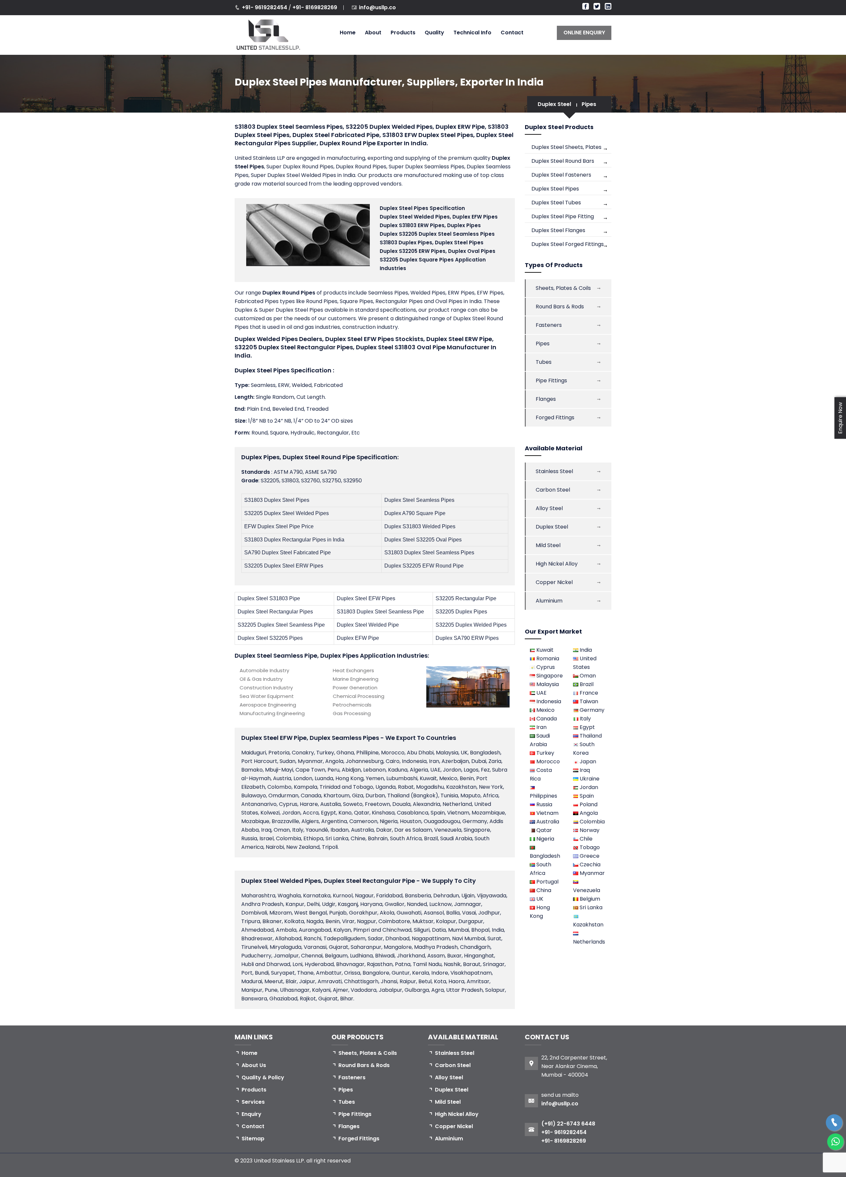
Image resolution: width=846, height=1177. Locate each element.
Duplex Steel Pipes (555, 188)
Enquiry (251, 1114)
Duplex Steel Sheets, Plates (566, 147)
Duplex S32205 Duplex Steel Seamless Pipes (437, 233)
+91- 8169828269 (314, 7)
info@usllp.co (377, 7)
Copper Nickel (554, 582)
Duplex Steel (554, 104)
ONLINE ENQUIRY (584, 32)
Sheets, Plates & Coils (563, 288)
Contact (512, 32)
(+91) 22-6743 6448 (568, 1123)
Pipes (589, 104)
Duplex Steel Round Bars (562, 161)
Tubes (544, 362)
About (373, 32)
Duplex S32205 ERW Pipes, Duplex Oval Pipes (437, 251)
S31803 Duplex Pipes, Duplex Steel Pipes (431, 242)
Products (403, 32)
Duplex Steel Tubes (556, 202)
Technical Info (472, 32)
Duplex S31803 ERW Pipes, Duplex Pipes (430, 225)
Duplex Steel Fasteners (561, 175)
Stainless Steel (554, 471)
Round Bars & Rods (560, 306)
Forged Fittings (555, 417)
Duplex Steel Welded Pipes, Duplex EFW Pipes (439, 216)
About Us (254, 1065)
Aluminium (549, 601)
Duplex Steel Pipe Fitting (562, 216)
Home (348, 32)
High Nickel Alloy (557, 564)
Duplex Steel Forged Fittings (567, 244)
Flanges (546, 399)
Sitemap (253, 1138)
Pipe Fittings (551, 380)
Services (253, 1102)
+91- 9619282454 (265, 7)
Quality (434, 32)
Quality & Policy (263, 1077)
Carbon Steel (553, 490)
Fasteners (549, 325)
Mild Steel (548, 545)
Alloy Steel (549, 508)
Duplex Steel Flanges (558, 230)
